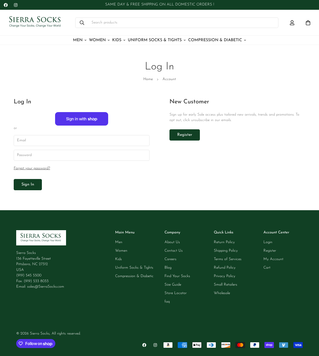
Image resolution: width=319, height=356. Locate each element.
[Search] (82, 22)
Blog (167, 268)
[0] (308, 22)
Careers (170, 259)
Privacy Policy (224, 276)
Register (184, 135)
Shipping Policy (226, 251)
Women (97, 40)
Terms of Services (227, 259)
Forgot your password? (32, 168)
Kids (116, 40)
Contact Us (173, 251)
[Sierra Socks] (35, 22)
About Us (172, 242)
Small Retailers (225, 285)
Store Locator (175, 293)
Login (267, 242)
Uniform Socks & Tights (155, 40)
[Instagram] (16, 5)
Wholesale (222, 293)
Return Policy (224, 242)
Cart (266, 268)
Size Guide (172, 285)
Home (148, 79)
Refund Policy (225, 268)
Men (77, 40)
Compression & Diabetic (215, 40)
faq (167, 302)
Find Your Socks (177, 276)
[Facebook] (6, 5)
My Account (273, 259)
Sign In (27, 184)
